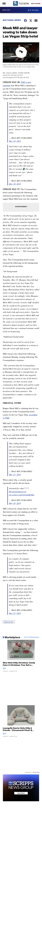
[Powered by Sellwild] (35, 772)
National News (12, 20)
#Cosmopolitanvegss (17, 491)
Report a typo (8, 622)
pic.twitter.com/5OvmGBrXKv (21, 494)
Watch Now (35, 3)
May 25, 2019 (15, 474)
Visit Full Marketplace (31, 637)
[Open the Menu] (4, 3)
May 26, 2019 (15, 503)
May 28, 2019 (15, 141)
